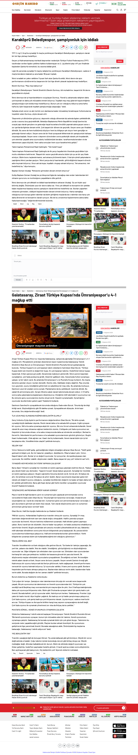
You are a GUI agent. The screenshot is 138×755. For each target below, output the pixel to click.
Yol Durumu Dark (18, 728)
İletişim (53, 752)
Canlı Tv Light (16, 731)
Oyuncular (30, 653)
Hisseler (81, 715)
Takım (40, 204)
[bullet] (40, 279)
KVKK (74, 752)
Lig (28, 204)
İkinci (22, 204)
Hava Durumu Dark (18, 725)
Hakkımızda (46, 752)
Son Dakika (16, 10)
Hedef (15, 204)
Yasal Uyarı (92, 752)
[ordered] (37, 279)
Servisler (27, 10)
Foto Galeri (76, 10)
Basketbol (30, 35)
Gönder (18, 280)
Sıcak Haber (84, 737)
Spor (57, 10)
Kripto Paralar (120, 715)
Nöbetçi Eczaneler (36, 731)
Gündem (38, 10)
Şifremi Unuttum (99, 731)
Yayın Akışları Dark (36, 728)
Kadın (65, 10)
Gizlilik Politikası (61, 752)
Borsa (14, 715)
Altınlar (67, 725)
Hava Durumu (55, 715)
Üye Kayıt (96, 728)
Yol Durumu (105, 715)
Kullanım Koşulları (82, 752)
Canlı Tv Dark (34, 725)
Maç (33, 204)
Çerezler (69, 752)
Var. (44, 653)
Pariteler (93, 715)
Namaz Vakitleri (27, 715)
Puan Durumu (69, 715)
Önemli (21, 653)
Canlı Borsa (51, 725)
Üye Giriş (96, 725)
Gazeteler (107, 10)
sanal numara (34, 737)
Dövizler (68, 728)
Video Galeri (84, 728)
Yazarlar (97, 10)
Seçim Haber (16, 35)
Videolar (87, 10)
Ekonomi (48, 10)
